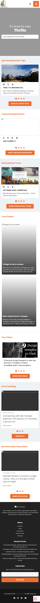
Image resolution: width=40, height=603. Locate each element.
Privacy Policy (20, 533)
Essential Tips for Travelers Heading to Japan (20, 552)
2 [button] (19, 98)
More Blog (20, 436)
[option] (20, 30)
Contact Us (20, 531)
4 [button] (24, 98)
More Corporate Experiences (20, 153)
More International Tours (20, 206)
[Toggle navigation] (36, 4)
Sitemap (20, 536)
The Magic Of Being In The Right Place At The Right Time (20, 549)
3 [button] (21, 98)
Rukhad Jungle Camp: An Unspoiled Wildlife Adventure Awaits (20, 559)
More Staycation (20, 496)
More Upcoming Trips (20, 104)
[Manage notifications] (35, 598)
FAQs (20, 528)
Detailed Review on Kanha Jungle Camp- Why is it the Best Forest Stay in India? (19, 479)
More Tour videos (20, 376)
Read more (7, 425)
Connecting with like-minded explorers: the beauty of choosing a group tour (20, 419)
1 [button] (16, 98)
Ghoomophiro (19, 594)
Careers (20, 526)
